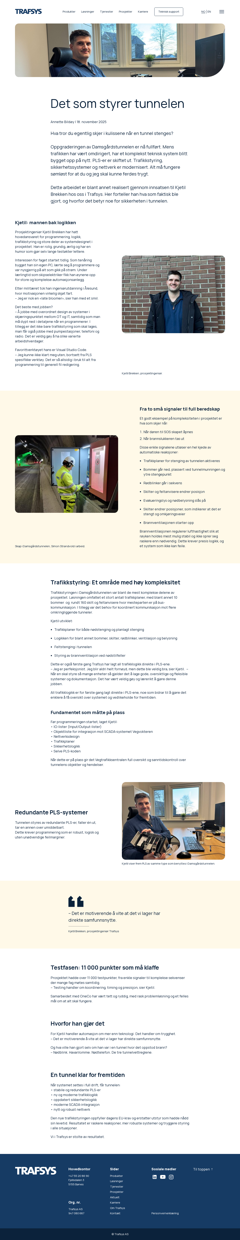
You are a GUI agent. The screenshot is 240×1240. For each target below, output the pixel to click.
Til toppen (201, 1169)
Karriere (143, 12)
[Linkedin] (155, 1177)
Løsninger (87, 12)
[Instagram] (171, 1177)
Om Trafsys (117, 1208)
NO (203, 11)
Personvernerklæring (165, 1213)
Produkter (69, 12)
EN (209, 11)
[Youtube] (163, 1177)
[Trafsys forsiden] (28, 11)
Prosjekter (125, 12)
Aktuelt (114, 1197)
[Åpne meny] (221, 11)
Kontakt (115, 1213)
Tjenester (106, 12)
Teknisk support (168, 12)
